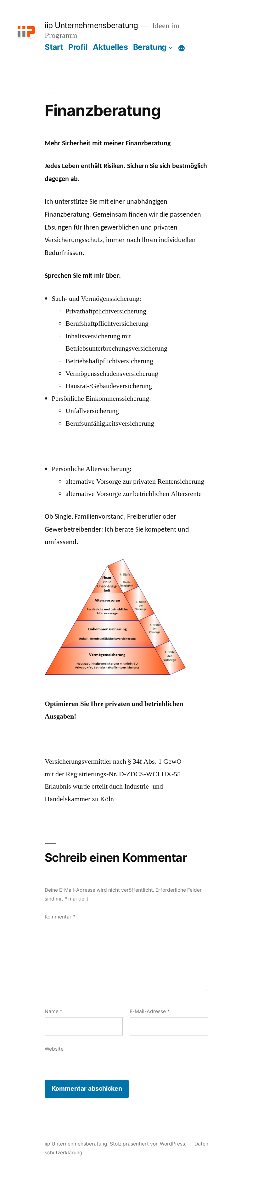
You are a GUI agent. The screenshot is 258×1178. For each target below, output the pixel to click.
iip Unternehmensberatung (91, 25)
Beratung (150, 47)
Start (54, 47)
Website (54, 1049)
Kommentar (60, 917)
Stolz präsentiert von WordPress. (149, 1144)
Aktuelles (110, 47)
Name (53, 1011)
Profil (77, 47)
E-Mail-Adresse (150, 1011)
